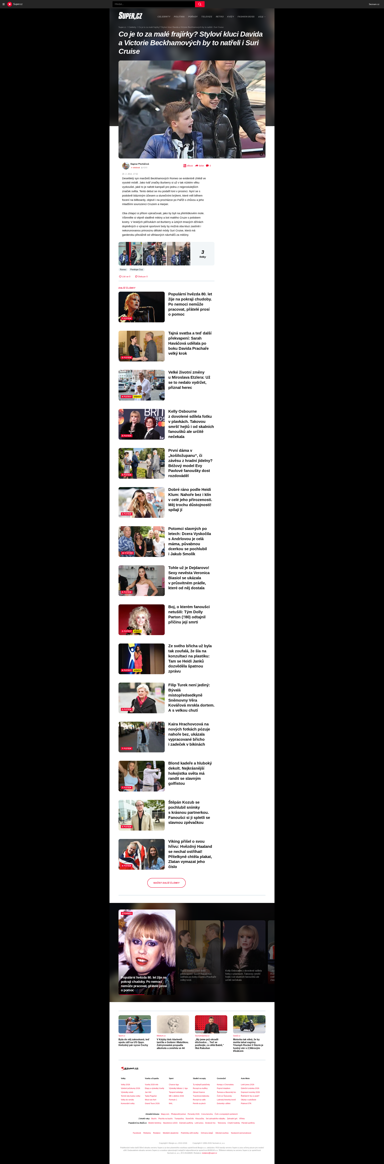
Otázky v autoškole (248, 1100)
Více (260, 17)
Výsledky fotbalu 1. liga (178, 1088)
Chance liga (174, 1085)
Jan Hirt (148, 1092)
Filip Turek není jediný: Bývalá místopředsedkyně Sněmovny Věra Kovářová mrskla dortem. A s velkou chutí (191, 698)
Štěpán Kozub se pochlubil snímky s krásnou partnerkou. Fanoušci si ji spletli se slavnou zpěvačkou (189, 812)
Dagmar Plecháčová (139, 164)
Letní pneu (199, 1123)
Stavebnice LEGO (170, 1123)
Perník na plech (199, 1103)
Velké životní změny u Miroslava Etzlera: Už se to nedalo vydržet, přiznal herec (189, 380)
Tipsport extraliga (176, 1092)
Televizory (222, 1123)
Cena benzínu (207, 1114)
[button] (192, 109)
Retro (220, 16)
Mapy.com (165, 1114)
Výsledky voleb (127, 1092)
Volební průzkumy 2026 (130, 1088)
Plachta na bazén (165, 1119)
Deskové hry (210, 1123)
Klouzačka (199, 1119)
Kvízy (230, 16)
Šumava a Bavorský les (226, 1092)
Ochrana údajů (207, 1133)
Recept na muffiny (200, 1088)
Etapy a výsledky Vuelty (154, 1088)
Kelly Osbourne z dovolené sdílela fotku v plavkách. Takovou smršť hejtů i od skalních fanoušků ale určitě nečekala (191, 424)
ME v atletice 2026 (176, 1096)
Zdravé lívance (199, 1092)
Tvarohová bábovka (201, 1096)
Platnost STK (246, 1103)
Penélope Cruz (136, 269)
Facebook (137, 1133)
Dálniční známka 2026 (250, 1088)
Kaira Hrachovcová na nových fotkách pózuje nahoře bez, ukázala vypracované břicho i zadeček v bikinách (189, 734)
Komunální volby (128, 1103)
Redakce (156, 1133)
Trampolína (179, 1119)
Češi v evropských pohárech (226, 1114)
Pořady (193, 16)
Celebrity (164, 16)
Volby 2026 (125, 1085)
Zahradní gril (232, 1119)
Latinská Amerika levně (226, 1100)
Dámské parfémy (186, 1123)
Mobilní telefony (154, 1123)
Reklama (147, 1133)
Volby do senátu (127, 1100)
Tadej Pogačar (151, 1096)
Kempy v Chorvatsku (225, 1085)
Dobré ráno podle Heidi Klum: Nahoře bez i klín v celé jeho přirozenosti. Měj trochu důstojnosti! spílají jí (190, 499)
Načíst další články (166, 883)
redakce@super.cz (209, 1153)
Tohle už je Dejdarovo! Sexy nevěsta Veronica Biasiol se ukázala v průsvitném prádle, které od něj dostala (189, 577)
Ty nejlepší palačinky (201, 1085)
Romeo (123, 269)
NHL (171, 1103)
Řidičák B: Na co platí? (250, 1096)
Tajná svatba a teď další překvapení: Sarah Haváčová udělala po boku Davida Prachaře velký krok (190, 343)
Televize (206, 16)
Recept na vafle (199, 1100)
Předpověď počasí (178, 1114)
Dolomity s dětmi (223, 1103)
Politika (179, 16)
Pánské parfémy (248, 1123)
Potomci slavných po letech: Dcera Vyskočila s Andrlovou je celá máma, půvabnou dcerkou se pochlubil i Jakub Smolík (189, 541)
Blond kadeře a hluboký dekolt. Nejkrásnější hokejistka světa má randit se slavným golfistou (190, 773)
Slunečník (190, 1119)
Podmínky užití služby (189, 1133)
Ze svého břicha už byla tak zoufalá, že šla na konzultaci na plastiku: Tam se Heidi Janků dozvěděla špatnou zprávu (190, 658)
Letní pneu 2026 (247, 1085)
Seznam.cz (374, 4)
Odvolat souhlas (222, 1133)
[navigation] (3, 4)
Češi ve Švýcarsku (224, 1096)
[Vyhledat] (200, 4)
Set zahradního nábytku (215, 1119)
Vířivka (242, 1119)
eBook (190, 165)
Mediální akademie (170, 1133)
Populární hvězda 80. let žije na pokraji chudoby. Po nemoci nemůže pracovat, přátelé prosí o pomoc (190, 304)
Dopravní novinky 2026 (250, 1092)
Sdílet (201, 165)
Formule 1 (173, 1100)
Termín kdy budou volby (130, 1096)
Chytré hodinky (234, 1123)
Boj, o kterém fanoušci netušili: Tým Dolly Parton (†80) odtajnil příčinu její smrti (189, 614)
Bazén (154, 1119)
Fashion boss (246, 16)
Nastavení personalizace (241, 1133)
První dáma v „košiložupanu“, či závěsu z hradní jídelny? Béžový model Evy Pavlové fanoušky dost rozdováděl (190, 463)
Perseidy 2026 (194, 1114)
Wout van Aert (150, 1100)
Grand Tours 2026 (152, 1103)
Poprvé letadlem (223, 1088)
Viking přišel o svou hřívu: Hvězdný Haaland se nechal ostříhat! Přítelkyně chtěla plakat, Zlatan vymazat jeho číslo (190, 854)
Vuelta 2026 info (151, 1085)
